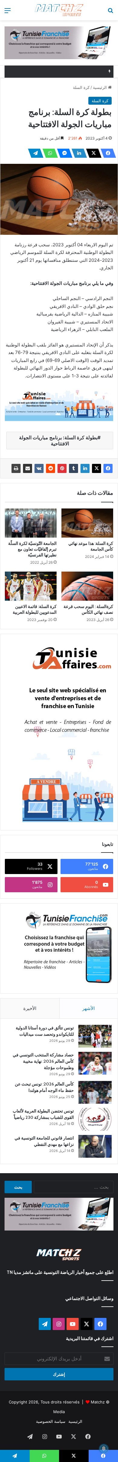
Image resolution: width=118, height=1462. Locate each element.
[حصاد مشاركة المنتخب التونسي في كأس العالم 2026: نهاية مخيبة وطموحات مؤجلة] (95, 1063)
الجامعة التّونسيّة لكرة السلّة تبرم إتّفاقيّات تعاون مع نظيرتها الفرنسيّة (32, 549)
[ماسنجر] (63, 153)
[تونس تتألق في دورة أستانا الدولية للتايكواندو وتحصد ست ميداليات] (95, 1036)
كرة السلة (81, 87)
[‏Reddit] (50, 468)
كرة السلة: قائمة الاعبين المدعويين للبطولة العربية (35, 609)
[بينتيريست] (62, 468)
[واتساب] (48, 153)
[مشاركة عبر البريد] (27, 468)
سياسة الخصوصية (50, 1421)
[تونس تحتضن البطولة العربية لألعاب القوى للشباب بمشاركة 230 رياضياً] (95, 1119)
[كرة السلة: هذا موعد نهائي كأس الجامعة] (87, 523)
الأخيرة (29, 1008)
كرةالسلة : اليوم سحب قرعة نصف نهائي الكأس (88, 609)
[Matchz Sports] (59, 10)
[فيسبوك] (106, 153)
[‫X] (92, 153)
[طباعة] (16, 468)
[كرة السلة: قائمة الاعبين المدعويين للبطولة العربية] (31, 586)
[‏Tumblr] (73, 468)
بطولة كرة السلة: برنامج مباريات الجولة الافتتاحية (58, 440)
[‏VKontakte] (39, 468)
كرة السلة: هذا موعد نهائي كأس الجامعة (90, 546)
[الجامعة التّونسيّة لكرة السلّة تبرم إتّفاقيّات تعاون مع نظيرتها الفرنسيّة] (31, 523)
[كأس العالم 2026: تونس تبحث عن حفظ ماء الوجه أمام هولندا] (95, 1092)
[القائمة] (8, 12)
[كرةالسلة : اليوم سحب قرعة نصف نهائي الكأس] (87, 586)
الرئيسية (100, 87)
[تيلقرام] (34, 153)
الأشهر (88, 1008)
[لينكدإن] (77, 153)
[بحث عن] (110, 12)
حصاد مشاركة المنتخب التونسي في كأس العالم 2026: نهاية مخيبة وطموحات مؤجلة (43, 1061)
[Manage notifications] (104, 1449)
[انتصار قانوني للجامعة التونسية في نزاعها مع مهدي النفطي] (95, 1146)
